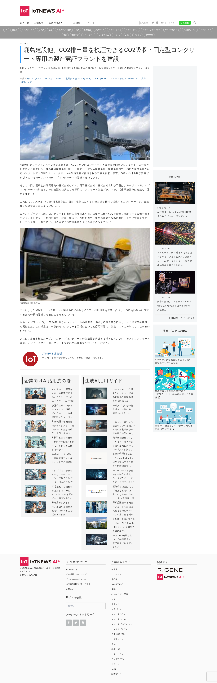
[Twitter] (76, 623)
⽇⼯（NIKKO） (102, 78)
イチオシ (137, 35)
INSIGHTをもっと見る (183, 318)
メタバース (99, 30)
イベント (90, 23)
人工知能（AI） (190, 30)
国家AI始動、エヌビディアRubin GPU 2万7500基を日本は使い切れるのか (174, 305)
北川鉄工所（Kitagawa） (79, 78)
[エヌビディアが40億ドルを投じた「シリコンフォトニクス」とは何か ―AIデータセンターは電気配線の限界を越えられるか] (175, 233)
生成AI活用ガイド (58, 23)
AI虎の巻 (39, 23)
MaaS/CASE (117, 584)
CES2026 (149, 35)
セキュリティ (88, 35)
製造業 (14, 30)
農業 (77, 30)
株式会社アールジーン (44, 568)
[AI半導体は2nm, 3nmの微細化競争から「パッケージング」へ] (175, 193)
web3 (127, 35)
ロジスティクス (28, 30)
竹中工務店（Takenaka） (126, 78)
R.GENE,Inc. (32, 575)
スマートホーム (132, 30)
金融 (50, 30)
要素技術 (75, 35)
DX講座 (76, 23)
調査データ (116, 674)
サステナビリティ (172, 30)
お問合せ (70, 589)
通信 (65, 35)
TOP (22, 68)
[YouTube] (83, 623)
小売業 (41, 30)
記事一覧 (24, 23)
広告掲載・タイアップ (76, 574)
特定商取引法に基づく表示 (78, 584)
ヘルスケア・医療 (64, 30)
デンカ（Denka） (54, 78)
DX (6, 30)
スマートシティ (115, 30)
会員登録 (184, 23)
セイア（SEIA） (35, 78)
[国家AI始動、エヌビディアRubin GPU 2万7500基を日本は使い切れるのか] (175, 282)
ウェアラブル (103, 35)
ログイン (172, 23)
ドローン (117, 35)
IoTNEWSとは (72, 569)
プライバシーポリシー (76, 579)
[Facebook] (69, 623)
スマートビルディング (151, 30)
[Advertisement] (143, 11)
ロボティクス (206, 30)
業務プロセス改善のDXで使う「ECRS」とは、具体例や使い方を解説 (174, 394)
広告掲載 (144, 23)
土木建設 (87, 30)
